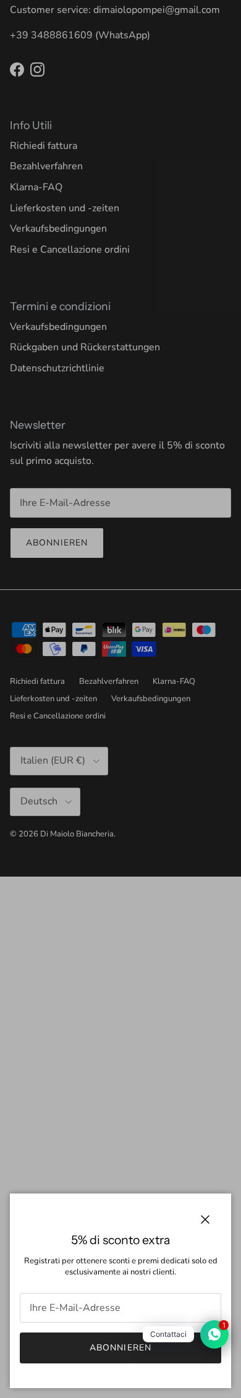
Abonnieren (120, 1348)
